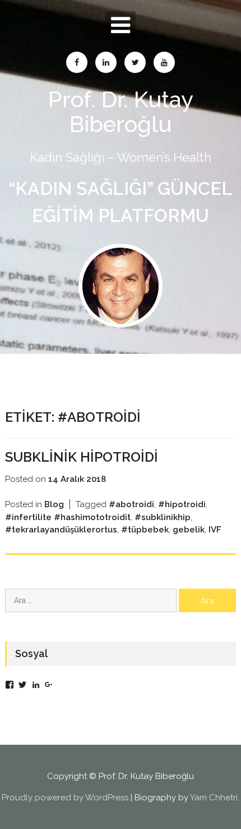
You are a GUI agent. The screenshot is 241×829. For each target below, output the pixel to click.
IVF (214, 530)
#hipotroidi (182, 504)
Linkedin (106, 62)
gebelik (189, 530)
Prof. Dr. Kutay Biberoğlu (120, 111)
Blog (54, 504)
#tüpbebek (145, 530)
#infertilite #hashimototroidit (68, 517)
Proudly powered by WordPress (65, 797)
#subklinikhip (163, 517)
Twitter (135, 62)
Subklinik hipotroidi (81, 457)
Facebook (76, 62)
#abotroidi (131, 504)
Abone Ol (164, 62)
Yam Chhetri (214, 797)
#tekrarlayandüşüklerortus (61, 530)
